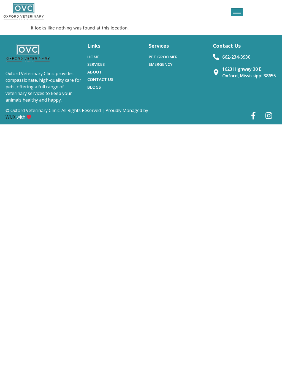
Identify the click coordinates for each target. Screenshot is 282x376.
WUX (10, 117)
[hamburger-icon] (237, 12)
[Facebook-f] (253, 115)
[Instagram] (268, 115)
